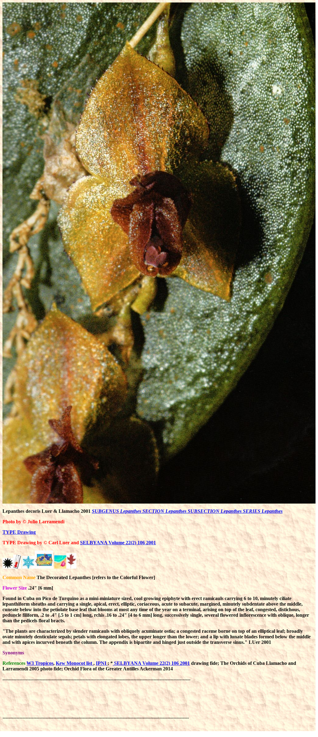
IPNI (102, 663)
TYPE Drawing (19, 532)
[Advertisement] (114, 696)
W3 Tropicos (39, 663)
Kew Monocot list (74, 663)
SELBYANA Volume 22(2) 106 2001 (118, 542)
